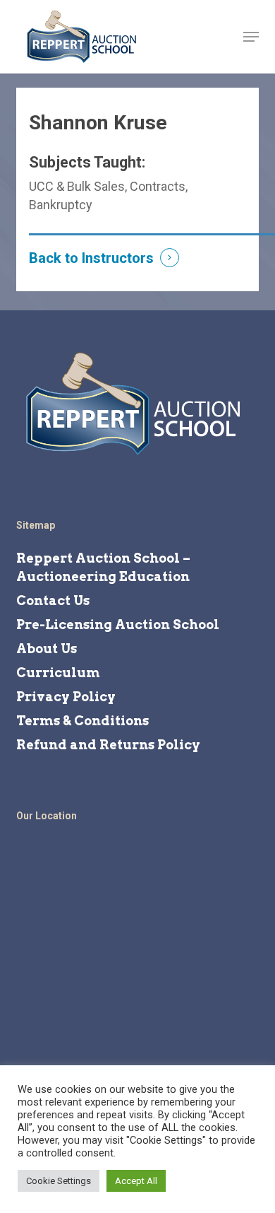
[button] (251, 37)
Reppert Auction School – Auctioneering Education (103, 567)
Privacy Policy (66, 696)
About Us (46, 648)
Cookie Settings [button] (58, 1181)
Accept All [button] (136, 1181)
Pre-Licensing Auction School (117, 624)
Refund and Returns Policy (108, 744)
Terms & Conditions (82, 720)
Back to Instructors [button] (91, 258)
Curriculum (58, 672)
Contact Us (53, 600)
